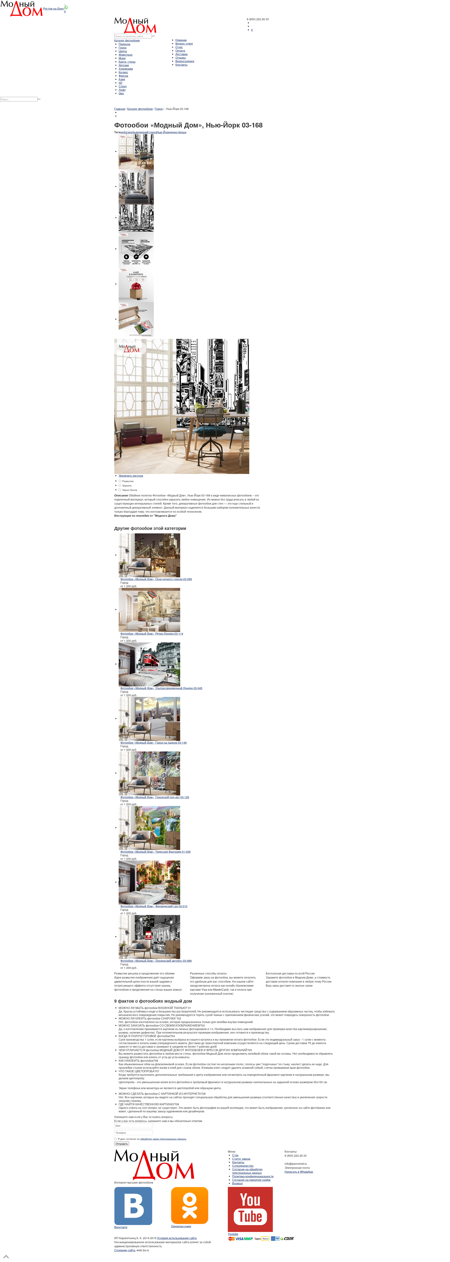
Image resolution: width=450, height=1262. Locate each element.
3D (120, 83)
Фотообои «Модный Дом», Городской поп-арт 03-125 (154, 797)
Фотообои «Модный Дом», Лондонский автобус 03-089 (156, 961)
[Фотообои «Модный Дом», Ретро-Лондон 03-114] (149, 609)
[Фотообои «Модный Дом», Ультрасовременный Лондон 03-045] (149, 664)
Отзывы (180, 58)
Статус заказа (241, 1159)
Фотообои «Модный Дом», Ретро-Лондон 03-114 (151, 634)
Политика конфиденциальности (253, 1176)
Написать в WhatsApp (299, 1172)
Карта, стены (127, 62)
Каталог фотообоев (127, 40)
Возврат (237, 1183)
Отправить (122, 1143)
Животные (126, 55)
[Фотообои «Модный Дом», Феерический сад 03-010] (149, 882)
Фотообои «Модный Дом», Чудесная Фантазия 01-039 (155, 852)
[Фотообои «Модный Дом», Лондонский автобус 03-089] (149, 937)
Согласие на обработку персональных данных (247, 1171)
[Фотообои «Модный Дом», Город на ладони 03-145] (149, 718)
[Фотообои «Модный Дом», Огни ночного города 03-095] (149, 555)
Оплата (180, 51)
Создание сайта (124, 1250)
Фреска (123, 76)
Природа (124, 44)
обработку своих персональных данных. (163, 1138)
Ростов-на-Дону (53, 9)
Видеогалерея (184, 61)
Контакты (181, 65)
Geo (121, 93)
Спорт (123, 86)
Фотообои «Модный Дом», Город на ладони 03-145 (153, 743)
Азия (122, 79)
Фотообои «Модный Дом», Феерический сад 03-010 (153, 906)
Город (122, 48)
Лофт (122, 90)
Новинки (181, 40)
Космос (123, 72)
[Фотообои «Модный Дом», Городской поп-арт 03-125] (149, 773)
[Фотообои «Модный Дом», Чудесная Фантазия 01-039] (149, 828)
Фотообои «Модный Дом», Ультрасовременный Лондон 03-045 (161, 688)
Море (122, 58)
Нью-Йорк (163, 132)
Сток (235, 1155)
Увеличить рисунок (131, 476)
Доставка (181, 54)
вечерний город (146, 132)
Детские (124, 65)
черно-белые (178, 132)
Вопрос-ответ (184, 44)
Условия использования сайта (177, 1238)
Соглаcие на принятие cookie (251, 1180)
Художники (126, 69)
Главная (119, 109)
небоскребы (128, 132)
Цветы (123, 51)
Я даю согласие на (152, 1138)
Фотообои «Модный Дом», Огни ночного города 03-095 (156, 579)
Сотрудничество (242, 1166)
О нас (179, 47)
